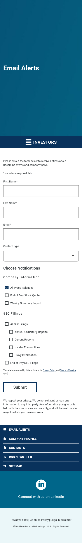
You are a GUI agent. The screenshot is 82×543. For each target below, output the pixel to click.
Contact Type (11, 246)
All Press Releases (21, 287)
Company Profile (20, 438)
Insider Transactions (27, 347)
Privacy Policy (49, 370)
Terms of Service (68, 370)
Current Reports (24, 339)
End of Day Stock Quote (25, 295)
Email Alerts (16, 429)
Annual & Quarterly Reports (31, 332)
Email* (7, 224)
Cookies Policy (39, 520)
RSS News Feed (17, 457)
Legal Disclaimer (61, 520)
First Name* (10, 181)
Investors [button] (44, 142)
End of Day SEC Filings (24, 362)
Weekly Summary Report (25, 303)
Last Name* (10, 203)
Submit (20, 387)
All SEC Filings (19, 324)
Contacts (14, 448)
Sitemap (12, 466)
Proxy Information (26, 355)
